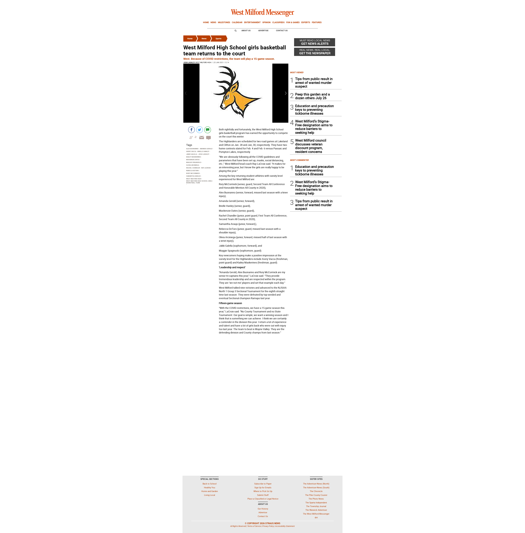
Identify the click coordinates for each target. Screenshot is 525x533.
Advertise (263, 30)
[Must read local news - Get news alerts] (316, 43)
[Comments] (207, 129)
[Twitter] (199, 129)
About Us (246, 30)
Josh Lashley (189, 62)
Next (285, 93)
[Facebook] (191, 129)
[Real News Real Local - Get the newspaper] (316, 52)
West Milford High (203, 62)
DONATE (335, 3)
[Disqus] (235, 370)
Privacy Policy (268, 526)
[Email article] (200, 140)
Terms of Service (254, 526)
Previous (185, 93)
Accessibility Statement (285, 526)
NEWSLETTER (319, 3)
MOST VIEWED (296, 72)
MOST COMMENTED (299, 160)
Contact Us (282, 30)
